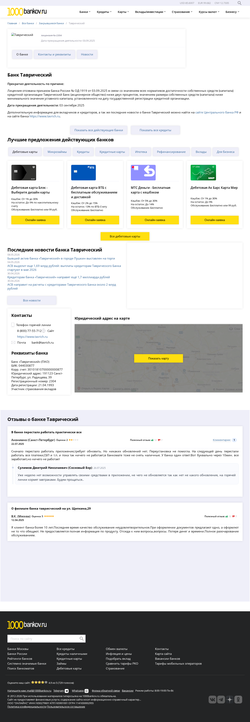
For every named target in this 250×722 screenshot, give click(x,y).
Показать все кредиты (155, 130)
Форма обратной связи (106, 690)
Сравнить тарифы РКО (122, 663)
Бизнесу (232, 12)
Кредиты (103, 12)
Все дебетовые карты (125, 236)
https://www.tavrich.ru (44, 116)
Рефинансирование (171, 152)
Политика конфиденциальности (26, 706)
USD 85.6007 (187, 3)
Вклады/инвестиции (149, 12)
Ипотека (141, 152)
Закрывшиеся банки (51, 23)
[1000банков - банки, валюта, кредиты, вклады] (238, 699)
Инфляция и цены (119, 654)
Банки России (17, 654)
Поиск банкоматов (20, 668)
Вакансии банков (167, 658)
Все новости (32, 300)
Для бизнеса (225, 152)
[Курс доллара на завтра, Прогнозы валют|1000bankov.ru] (221, 699)
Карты (122, 12)
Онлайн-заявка (35, 220)
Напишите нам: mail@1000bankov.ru (29, 690)
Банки (84, 12)
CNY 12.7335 (222, 3)
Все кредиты (66, 649)
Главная (12, 23)
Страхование (181, 12)
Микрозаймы (57, 152)
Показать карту (158, 358)
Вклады (201, 152)
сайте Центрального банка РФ (216, 112)
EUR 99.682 (204, 3)
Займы (61, 663)
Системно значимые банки (26, 663)
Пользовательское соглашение (66, 706)
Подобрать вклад (118, 658)
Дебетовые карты (25, 152)
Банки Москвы (18, 649)
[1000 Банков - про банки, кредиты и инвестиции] (230, 699)
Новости (87, 54)
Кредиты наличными (72, 654)
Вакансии (127, 690)
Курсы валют (208, 12)
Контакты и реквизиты (54, 54)
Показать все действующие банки (98, 130)
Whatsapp (78, 690)
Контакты (162, 649)
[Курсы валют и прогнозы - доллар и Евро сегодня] (212, 699)
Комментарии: (222, 440)
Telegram (58, 690)
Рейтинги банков (19, 658)
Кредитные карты (112, 152)
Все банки (28, 23)
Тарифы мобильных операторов (178, 663)
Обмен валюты (117, 649)
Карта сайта (163, 654)
